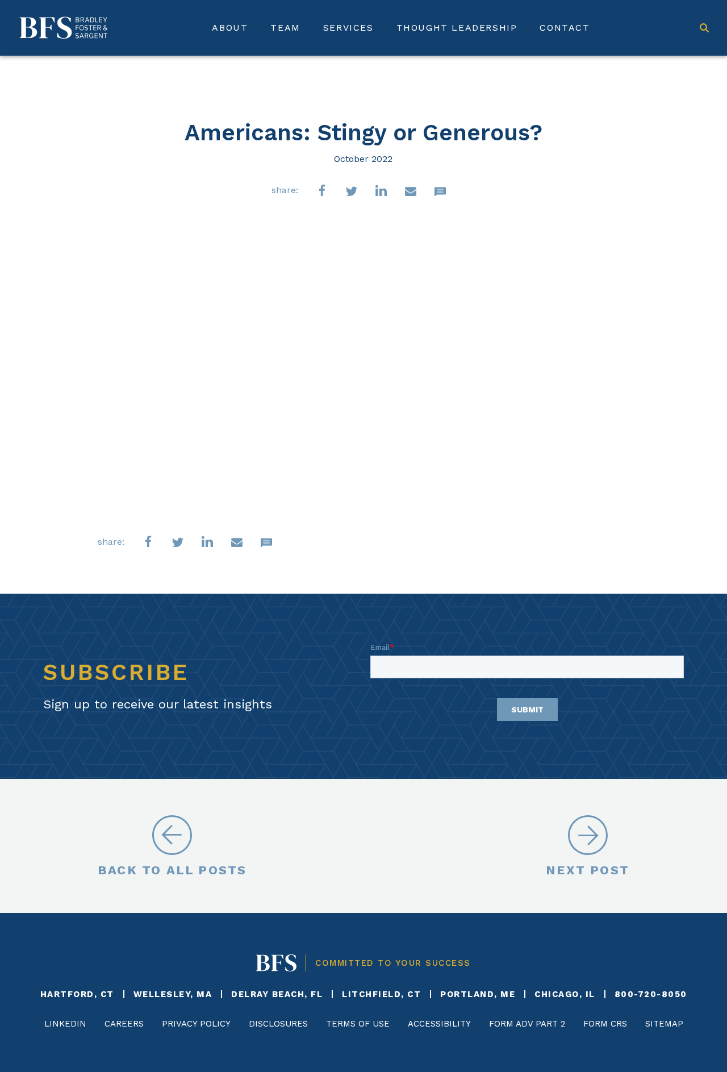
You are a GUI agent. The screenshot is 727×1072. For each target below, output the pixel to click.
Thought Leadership (456, 27)
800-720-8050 (651, 994)
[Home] (63, 28)
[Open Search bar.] (704, 27)
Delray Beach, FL (277, 994)
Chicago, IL (564, 994)
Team (285, 27)
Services (348, 27)
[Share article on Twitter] (351, 190)
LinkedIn (65, 1024)
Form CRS (605, 1024)
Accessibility (439, 1024)
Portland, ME (477, 994)
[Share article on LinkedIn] (381, 190)
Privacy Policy (196, 1024)
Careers (124, 1024)
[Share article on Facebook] (322, 190)
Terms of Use (358, 1024)
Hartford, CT (77, 994)
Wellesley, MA (172, 994)
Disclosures (278, 1024)
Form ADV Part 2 (527, 1024)
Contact (565, 27)
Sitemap (664, 1024)
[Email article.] (410, 190)
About (230, 27)
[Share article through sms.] (440, 190)
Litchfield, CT (381, 994)
